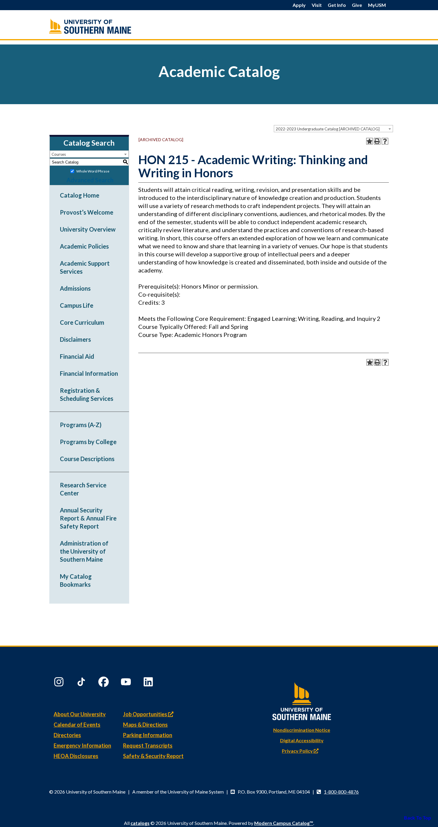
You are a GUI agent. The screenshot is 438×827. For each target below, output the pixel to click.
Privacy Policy (298, 751)
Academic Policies (84, 246)
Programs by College (88, 441)
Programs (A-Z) (81, 424)
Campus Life (76, 305)
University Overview (88, 229)
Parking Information (147, 735)
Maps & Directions (145, 724)
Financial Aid (77, 356)
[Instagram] (60, 683)
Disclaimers (75, 339)
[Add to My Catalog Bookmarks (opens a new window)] (369, 141)
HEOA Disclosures (76, 756)
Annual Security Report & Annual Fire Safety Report (88, 518)
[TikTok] (82, 683)
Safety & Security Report (153, 756)
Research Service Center (83, 489)
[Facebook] (104, 683)
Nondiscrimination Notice (301, 730)
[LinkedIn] (149, 683)
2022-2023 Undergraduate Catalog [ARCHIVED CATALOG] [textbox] (328, 129)
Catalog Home (79, 195)
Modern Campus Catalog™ (283, 823)
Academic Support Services (85, 267)
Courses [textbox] (59, 154)
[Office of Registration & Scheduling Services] (102, 26)
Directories (67, 735)
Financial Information (89, 373)
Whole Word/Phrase (92, 171)
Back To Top (417, 817)
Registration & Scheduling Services (86, 394)
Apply (299, 5)
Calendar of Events (77, 724)
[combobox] (333, 128)
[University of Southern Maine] (302, 700)
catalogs (140, 823)
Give (357, 5)
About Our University (80, 714)
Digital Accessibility (302, 740)
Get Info (337, 5)
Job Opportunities (145, 714)
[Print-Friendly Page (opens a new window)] (377, 141)
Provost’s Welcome (86, 212)
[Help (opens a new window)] (385, 141)
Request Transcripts (148, 745)
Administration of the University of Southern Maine (84, 551)
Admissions (75, 288)
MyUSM (377, 5)
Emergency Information (82, 745)
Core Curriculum (82, 322)
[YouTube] (127, 683)
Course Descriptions (87, 458)
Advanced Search (90, 180)
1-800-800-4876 (341, 791)
